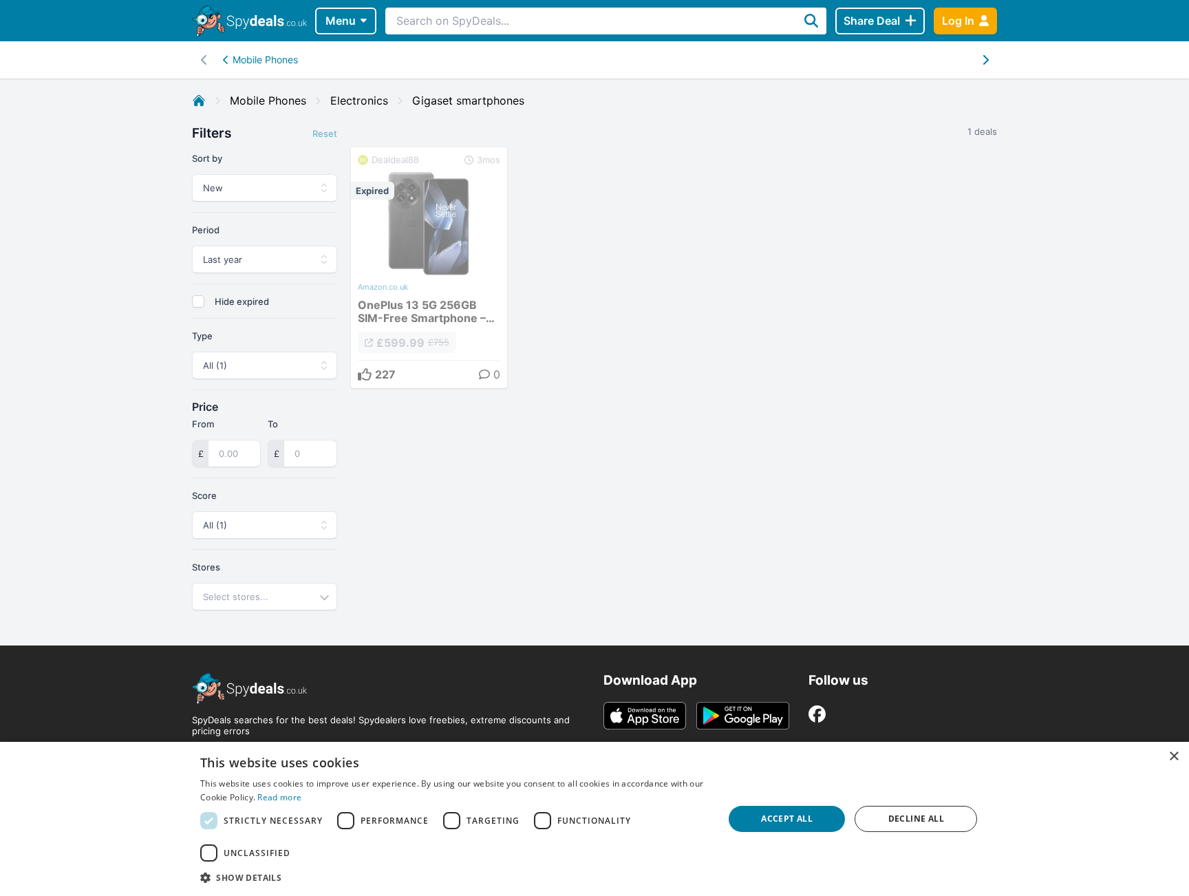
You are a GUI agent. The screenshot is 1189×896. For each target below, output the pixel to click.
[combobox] (264, 596)
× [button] (1173, 756)
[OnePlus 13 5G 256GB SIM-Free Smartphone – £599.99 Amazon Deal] (429, 267)
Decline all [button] (916, 818)
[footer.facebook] (817, 714)
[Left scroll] (985, 60)
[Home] (199, 100)
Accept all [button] (787, 818)
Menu (340, 21)
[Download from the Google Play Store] (742, 715)
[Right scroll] (204, 60)
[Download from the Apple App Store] (644, 715)
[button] (454, 877)
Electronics (359, 100)
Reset (324, 133)
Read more (279, 797)
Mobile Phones (265, 59)
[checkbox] (198, 301)
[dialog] (594, 819)
